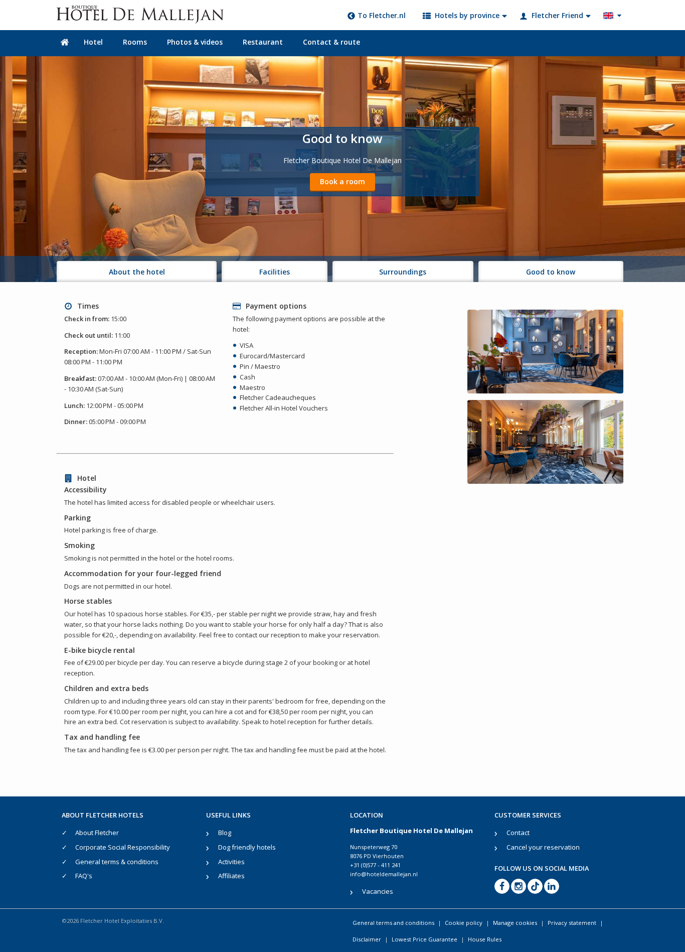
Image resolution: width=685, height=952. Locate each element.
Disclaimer (367, 939)
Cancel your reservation (543, 847)
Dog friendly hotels (247, 847)
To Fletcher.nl (382, 15)
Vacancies (377, 891)
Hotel (93, 42)
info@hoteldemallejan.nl (384, 874)
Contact (518, 832)
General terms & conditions (116, 861)
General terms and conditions (393, 922)
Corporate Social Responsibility (122, 847)
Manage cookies (515, 922)
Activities (231, 861)
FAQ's (83, 875)
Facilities (274, 272)
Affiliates (231, 875)
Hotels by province (467, 15)
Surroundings (402, 272)
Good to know (550, 272)
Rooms (135, 42)
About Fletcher (97, 832)
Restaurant (263, 42)
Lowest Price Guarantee (424, 939)
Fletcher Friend (557, 15)
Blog (224, 832)
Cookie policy (463, 922)
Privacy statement (572, 922)
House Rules (484, 939)
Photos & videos (195, 42)
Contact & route (331, 42)
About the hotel (137, 272)
